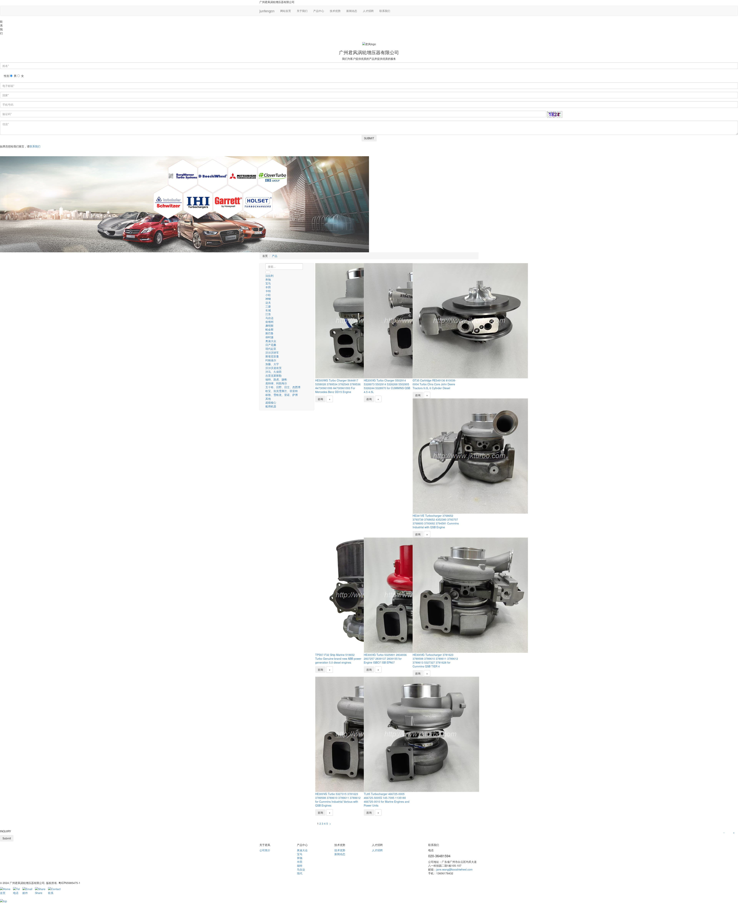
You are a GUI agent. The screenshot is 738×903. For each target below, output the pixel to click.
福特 (299, 865)
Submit (6, 838)
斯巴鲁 (269, 333)
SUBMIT (369, 138)
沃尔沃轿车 (272, 352)
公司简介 (264, 850)
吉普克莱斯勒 (273, 375)
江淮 (268, 314)
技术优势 (335, 11)
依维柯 (269, 322)
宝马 (268, 283)
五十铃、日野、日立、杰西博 (282, 387)
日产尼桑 (270, 345)
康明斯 (269, 325)
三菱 (268, 306)
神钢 (268, 299)
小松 (268, 295)
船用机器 (270, 406)
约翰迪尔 (270, 360)
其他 (268, 398)
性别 (6, 76)
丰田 (268, 287)
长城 (268, 310)
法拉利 (269, 275)
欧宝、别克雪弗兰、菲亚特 (281, 391)
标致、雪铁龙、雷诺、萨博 (281, 395)
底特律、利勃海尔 (276, 383)
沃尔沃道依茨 (273, 368)
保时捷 (269, 337)
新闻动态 (351, 11)
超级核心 (270, 402)
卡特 (268, 291)
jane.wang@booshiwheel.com (454, 869)
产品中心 (318, 11)
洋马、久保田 (273, 372)
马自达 (269, 318)
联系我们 (384, 11)
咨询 (320, 399)
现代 (299, 873)
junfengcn (266, 10)
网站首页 (285, 11)
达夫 (268, 302)
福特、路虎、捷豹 (276, 379)
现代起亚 (270, 349)
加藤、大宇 (272, 364)
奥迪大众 (270, 341)
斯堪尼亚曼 (272, 356)
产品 (274, 256)
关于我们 (302, 11)
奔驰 (268, 279)
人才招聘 (368, 11)
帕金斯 (269, 329)
